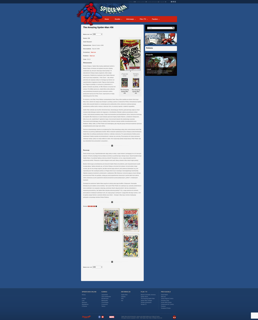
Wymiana (84, 302)
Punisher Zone (165, 300)
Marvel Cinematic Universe (148, 294)
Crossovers (104, 304)
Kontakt (84, 298)
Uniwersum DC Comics (167, 304)
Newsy (84, 294)
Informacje (130, 19)
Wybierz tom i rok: (87, 34)
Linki (83, 300)
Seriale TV (144, 304)
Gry (122, 300)
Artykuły (123, 296)
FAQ (122, 298)
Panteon (163, 306)
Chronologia (104, 302)
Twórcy (103, 306)
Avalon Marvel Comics (167, 298)
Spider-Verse (144, 296)
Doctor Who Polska (166, 302)
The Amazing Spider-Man (148, 298)
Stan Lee (93, 52)
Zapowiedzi (104, 294)
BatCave (163, 296)
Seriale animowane (146, 302)
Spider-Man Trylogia (146, 300)
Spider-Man (124, 294)
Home (107, 19)
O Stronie (84, 306)
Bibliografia (104, 300)
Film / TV (143, 19)
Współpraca (85, 304)
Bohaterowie (104, 298)
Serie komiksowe (106, 296)
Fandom (155, 19)
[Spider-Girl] (161, 45)
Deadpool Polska (166, 308)
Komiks (117, 19)
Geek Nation (164, 294)
